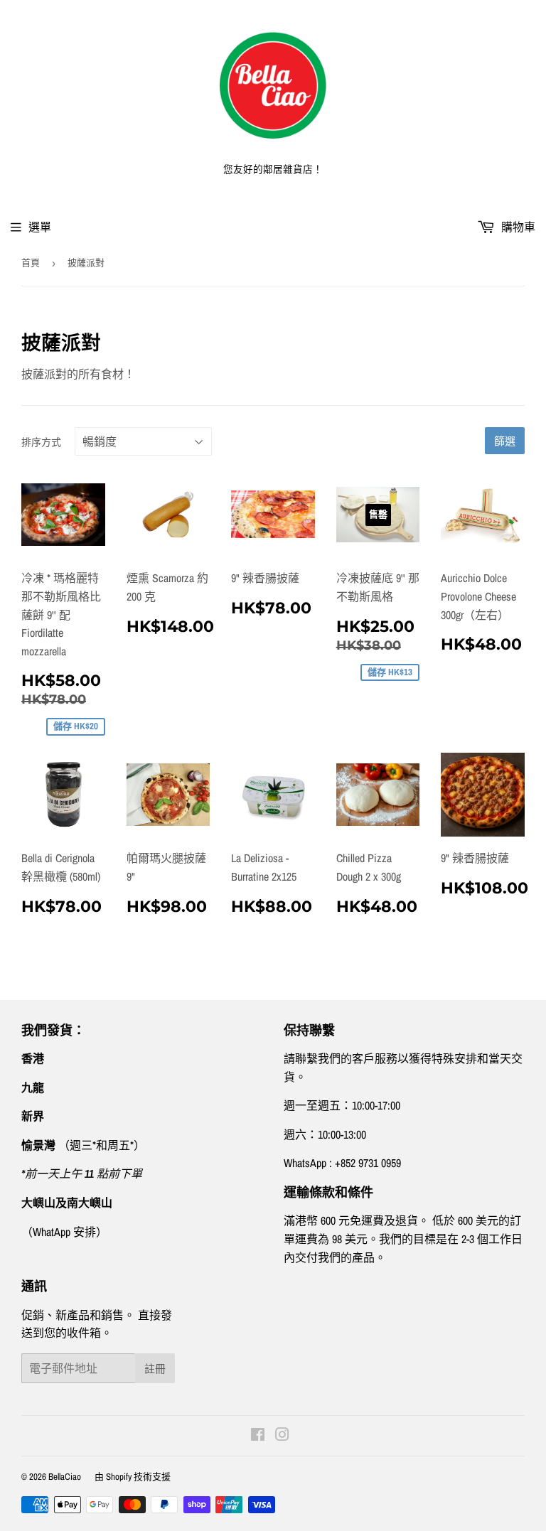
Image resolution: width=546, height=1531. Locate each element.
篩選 (504, 441)
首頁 (30, 263)
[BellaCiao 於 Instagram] (282, 1436)
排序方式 (41, 442)
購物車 (516, 227)
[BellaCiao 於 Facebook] (257, 1436)
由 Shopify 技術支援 (133, 1477)
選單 (39, 227)
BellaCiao (64, 1477)
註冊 (155, 1368)
